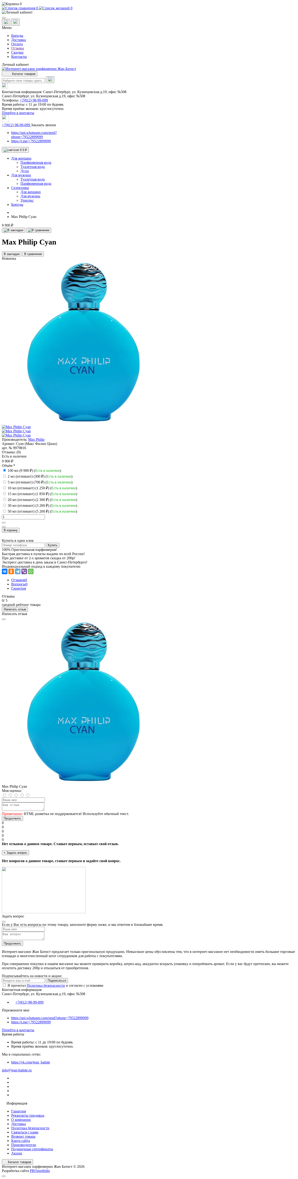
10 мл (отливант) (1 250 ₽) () (42, 488)
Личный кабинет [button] (15, 64)
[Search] (50, 79)
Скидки (17, 52)
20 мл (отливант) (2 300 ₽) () (42, 500)
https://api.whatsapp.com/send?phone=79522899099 (34, 135)
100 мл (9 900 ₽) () (34, 470)
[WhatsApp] (31, 571)
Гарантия (18, 1111)
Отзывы (17, 48)
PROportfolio (40, 1171)
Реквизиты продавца (27, 1115)
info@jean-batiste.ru (17, 1070)
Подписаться (57, 980)
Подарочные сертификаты (32, 1149)
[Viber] (24, 571)
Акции (16, 1153)
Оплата (17, 44)
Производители (23, 1145)
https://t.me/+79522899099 (31, 141)
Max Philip (36, 439)
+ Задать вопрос (15, 852)
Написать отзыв (15, 609)
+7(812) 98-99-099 (34, 100)
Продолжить (12, 818)
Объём (8, 466)
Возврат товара (23, 1136)
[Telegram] (17, 571)
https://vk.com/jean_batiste (30, 1062)
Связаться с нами (24, 1132)
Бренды (17, 36)
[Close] (4, 619)
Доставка (18, 40)
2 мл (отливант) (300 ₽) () (40, 476)
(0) (19, 452)
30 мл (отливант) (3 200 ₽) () (42, 505)
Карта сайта (20, 1141)
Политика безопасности (46, 985)
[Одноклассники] (11, 571)
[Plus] (4, 522)
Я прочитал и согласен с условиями (55, 985)
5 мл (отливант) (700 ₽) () (40, 482)
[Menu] (4, 17)
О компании (21, 1120)
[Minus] (4, 527)
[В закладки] (13, 230)
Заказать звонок (43, 125)
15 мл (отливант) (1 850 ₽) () (42, 494)
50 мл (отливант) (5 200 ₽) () (42, 511)
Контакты (19, 57)
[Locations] (6, 22)
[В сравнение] (38, 230)
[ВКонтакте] (4, 571)
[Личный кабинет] (149, 12)
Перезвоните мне (15, 1010)
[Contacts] (15, 22)
